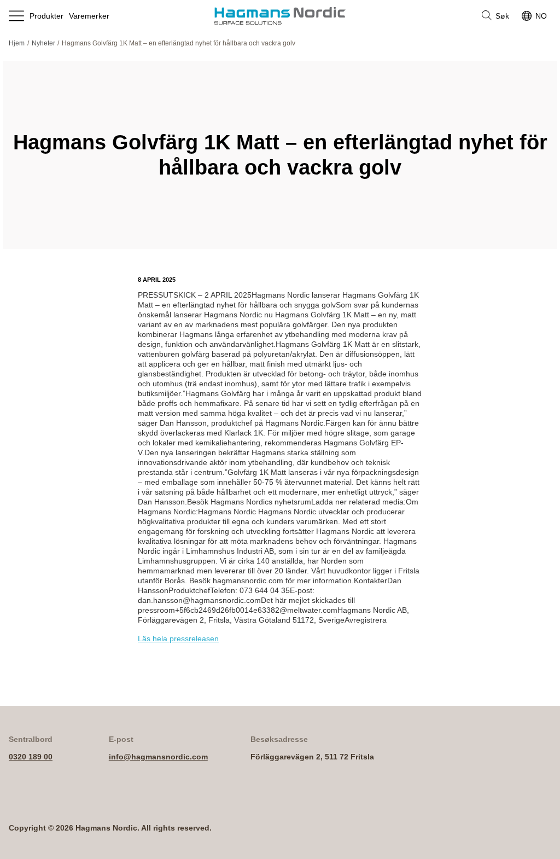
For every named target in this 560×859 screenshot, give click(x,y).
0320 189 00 (30, 756)
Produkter (46, 15)
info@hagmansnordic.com (158, 756)
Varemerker (89, 15)
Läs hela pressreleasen (178, 638)
